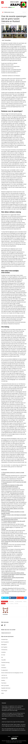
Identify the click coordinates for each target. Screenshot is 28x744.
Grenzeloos (3, 667)
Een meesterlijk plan (8, 12)
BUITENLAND (11, 601)
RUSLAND (16, 603)
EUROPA (24, 601)
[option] (15, 12)
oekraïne (11, 603)
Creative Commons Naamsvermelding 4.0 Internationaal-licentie (16, 741)
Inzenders (3, 23)
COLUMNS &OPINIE (18, 601)
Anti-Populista (4, 647)
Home (9, 736)
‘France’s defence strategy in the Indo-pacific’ (14, 521)
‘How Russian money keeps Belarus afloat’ (13, 573)
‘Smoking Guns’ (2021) (11, 499)
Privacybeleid (15, 736)
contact (13, 730)
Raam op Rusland (5, 685)
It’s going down (4, 670)
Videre (2, 693)
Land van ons (4, 675)
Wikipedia (3, 529)
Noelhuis (3, 680)
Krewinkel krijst (4, 639)
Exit (2, 657)
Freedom (3, 665)
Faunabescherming (5, 662)
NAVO (8, 603)
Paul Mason (3, 683)
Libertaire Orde (4, 677)
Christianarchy (4, 649)
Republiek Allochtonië (5, 688)
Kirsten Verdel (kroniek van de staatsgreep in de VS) (12, 672)
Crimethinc (3, 652)
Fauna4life (3, 660)
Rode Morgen (4, 690)
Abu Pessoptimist (5, 642)
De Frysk (3, 654)
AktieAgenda (4, 644)
